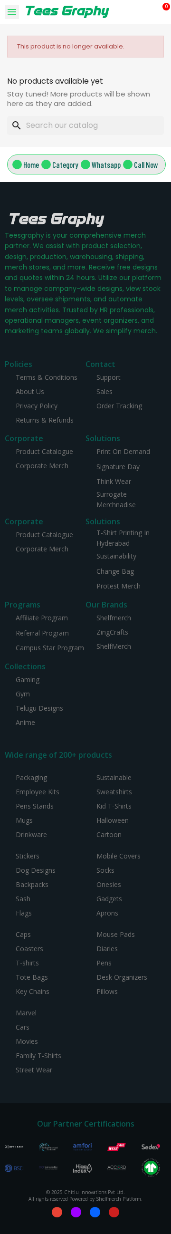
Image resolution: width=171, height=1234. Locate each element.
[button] (150, 12)
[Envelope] (57, 1212)
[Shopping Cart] (162, 12)
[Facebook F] (95, 1212)
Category (65, 164)
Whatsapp (106, 164)
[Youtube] (114, 1212)
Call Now (146, 164)
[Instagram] (76, 1212)
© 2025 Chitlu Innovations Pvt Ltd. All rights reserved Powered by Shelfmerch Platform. (85, 1195)
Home (31, 164)
